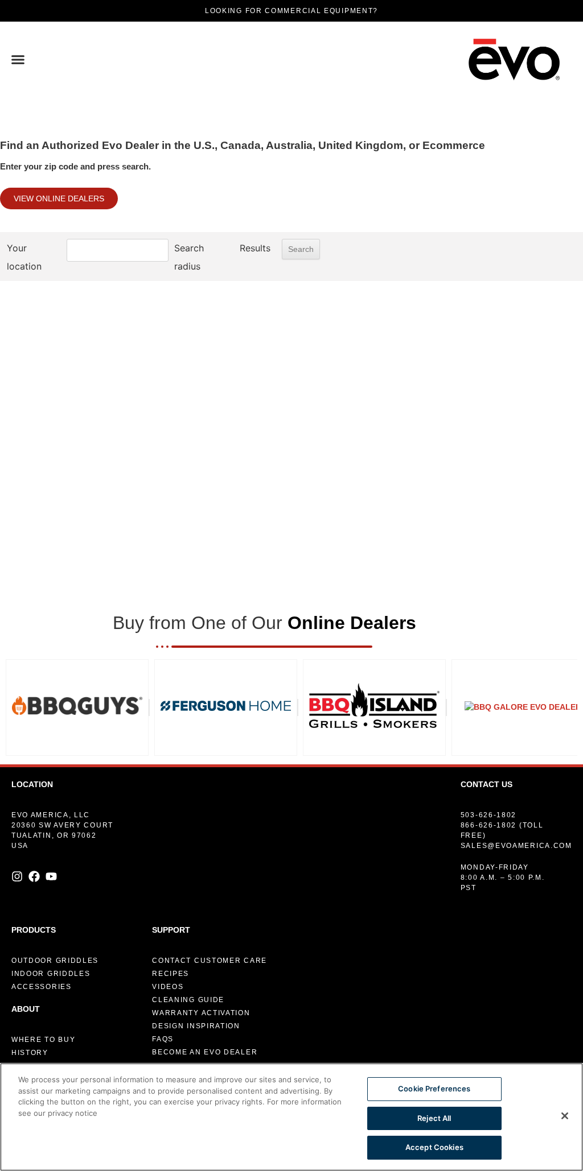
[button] (18, 60)
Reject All (434, 1118)
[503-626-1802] (512, 815)
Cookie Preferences (434, 1088)
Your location (24, 257)
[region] (291, 1117)
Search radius (189, 257)
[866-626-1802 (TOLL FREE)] (512, 830)
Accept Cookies (434, 1147)
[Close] (564, 1115)
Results (255, 248)
